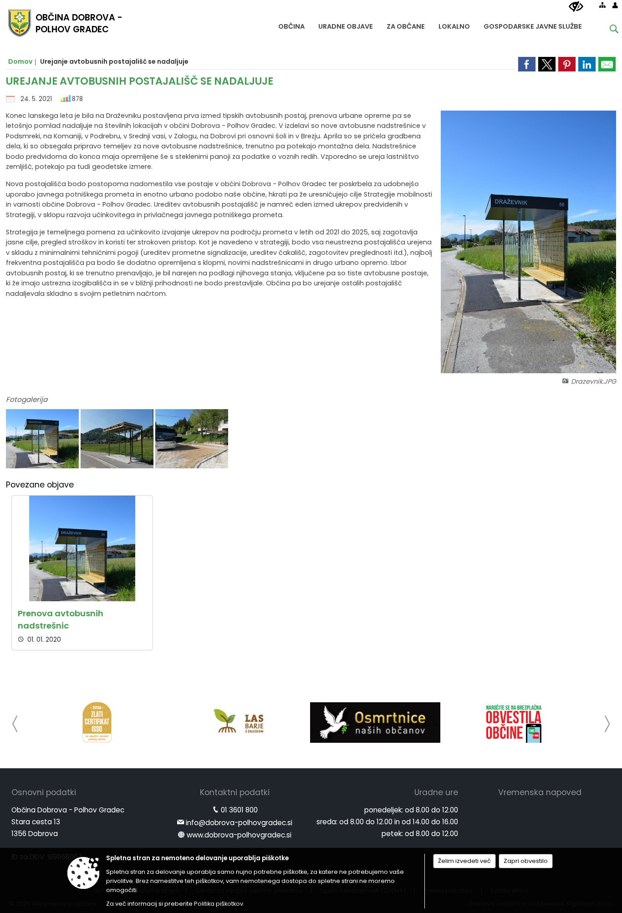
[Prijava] (615, 5)
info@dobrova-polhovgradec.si (239, 822)
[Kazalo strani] (602, 5)
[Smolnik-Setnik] (191, 439)
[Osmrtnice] (375, 722)
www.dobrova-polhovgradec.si (239, 835)
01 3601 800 (239, 810)
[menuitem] (291, 24)
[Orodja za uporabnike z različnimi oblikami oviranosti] (576, 6)
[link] (527, 64)
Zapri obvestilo (526, 861)
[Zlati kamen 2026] (97, 722)
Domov (20, 61)
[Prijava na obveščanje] (514, 722)
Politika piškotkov (218, 903)
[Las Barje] (236, 722)
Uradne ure (436, 792)
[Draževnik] (43, 439)
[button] (15, 723)
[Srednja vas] (118, 439)
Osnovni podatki (43, 792)
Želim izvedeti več (464, 861)
